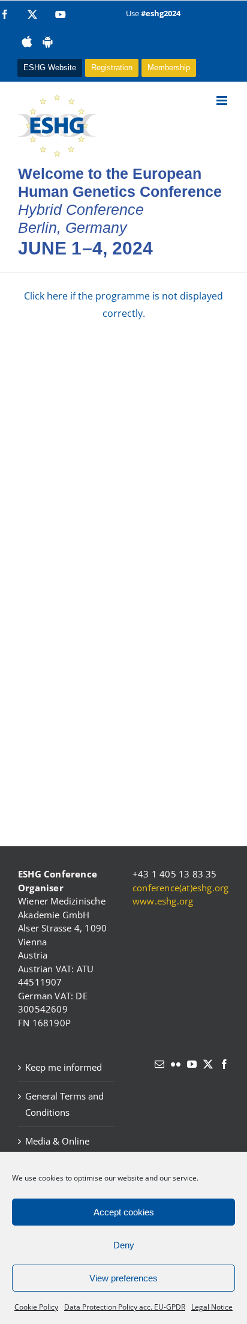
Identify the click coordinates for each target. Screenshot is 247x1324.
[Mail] (159, 1064)
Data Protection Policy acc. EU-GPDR (124, 1307)
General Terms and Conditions (64, 1104)
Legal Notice (212, 1307)
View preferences (123, 1278)
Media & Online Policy (57, 1149)
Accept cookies (124, 1212)
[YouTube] (192, 1064)
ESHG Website (49, 67)
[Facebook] (224, 1064)
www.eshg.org (162, 901)
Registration (111, 67)
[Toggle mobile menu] (222, 100)
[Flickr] (175, 1064)
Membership (168, 67)
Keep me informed (63, 1067)
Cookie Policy (36, 1307)
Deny (123, 1245)
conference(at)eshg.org (180, 888)
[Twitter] (208, 1064)
